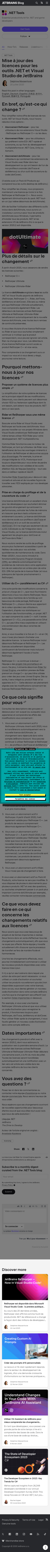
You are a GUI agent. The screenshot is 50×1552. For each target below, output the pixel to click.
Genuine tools (9, 1523)
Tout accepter (25, 795)
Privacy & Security (10, 1520)
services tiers (10, 786)
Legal (40, 1520)
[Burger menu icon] (47, 3)
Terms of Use (28, 1520)
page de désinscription (30, 790)
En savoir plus (39, 767)
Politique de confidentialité (16, 782)
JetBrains (21, 1546)
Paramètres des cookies (25, 799)
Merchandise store (14, 1541)
